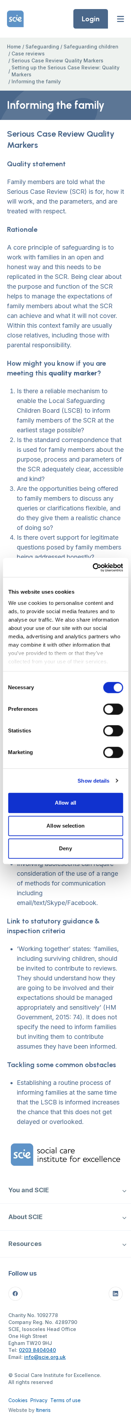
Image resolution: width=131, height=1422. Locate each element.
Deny (65, 848)
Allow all (65, 803)
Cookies (18, 1400)
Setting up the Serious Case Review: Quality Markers (65, 70)
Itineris (43, 1410)
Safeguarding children (91, 47)
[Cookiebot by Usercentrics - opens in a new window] (93, 567)
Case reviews (28, 53)
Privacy (39, 1400)
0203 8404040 (37, 1350)
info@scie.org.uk (45, 1357)
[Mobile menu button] (120, 18)
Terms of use (65, 1400)
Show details (93, 781)
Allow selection (65, 826)
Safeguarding (42, 47)
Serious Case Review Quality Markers (57, 60)
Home (14, 47)
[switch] (113, 709)
